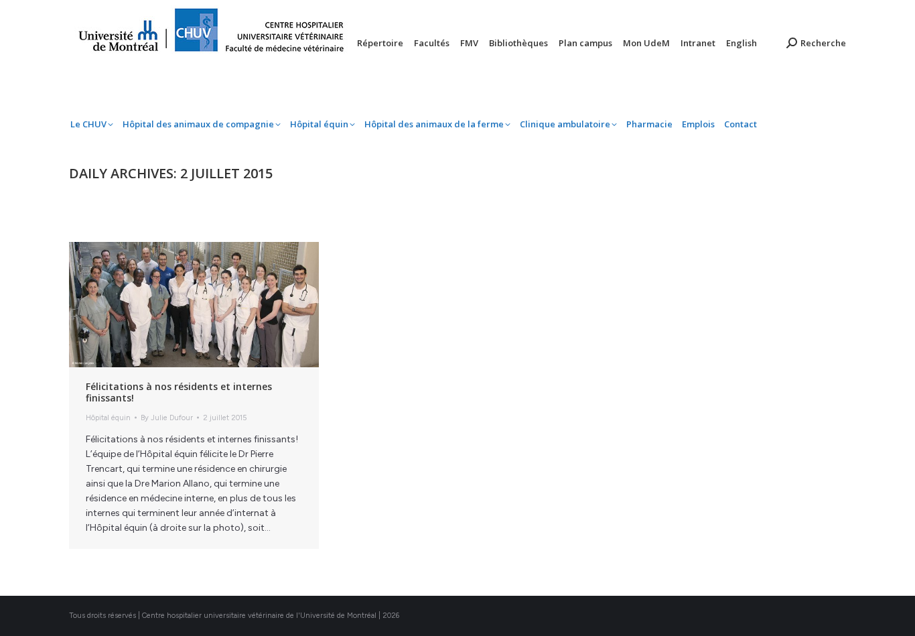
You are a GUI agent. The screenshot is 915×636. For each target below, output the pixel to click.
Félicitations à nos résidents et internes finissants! (179, 392)
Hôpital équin (108, 418)
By (167, 418)
